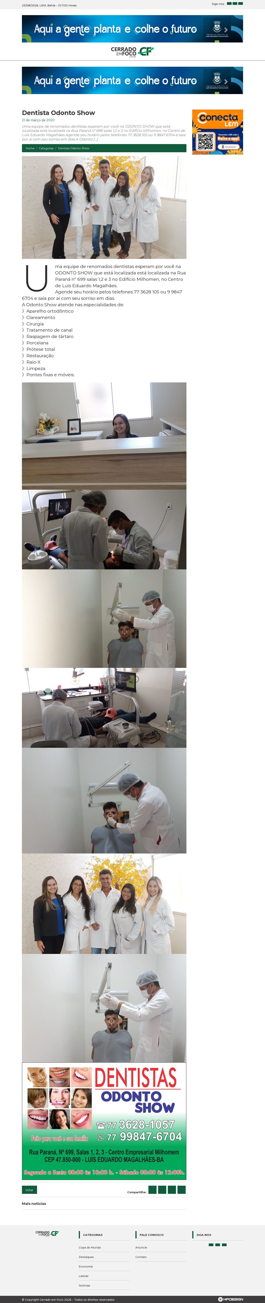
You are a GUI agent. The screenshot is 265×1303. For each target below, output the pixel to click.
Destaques (86, 1202)
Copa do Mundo (90, 1193)
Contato (141, 1202)
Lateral (83, 1221)
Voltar (29, 1135)
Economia (86, 1212)
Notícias (84, 1231)
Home (30, 94)
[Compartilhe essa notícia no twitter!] (162, 1135)
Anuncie (141, 1193)
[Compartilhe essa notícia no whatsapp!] (182, 1135)
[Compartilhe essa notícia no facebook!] (152, 1135)
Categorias (46, 94)
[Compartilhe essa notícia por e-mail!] (172, 1135)
